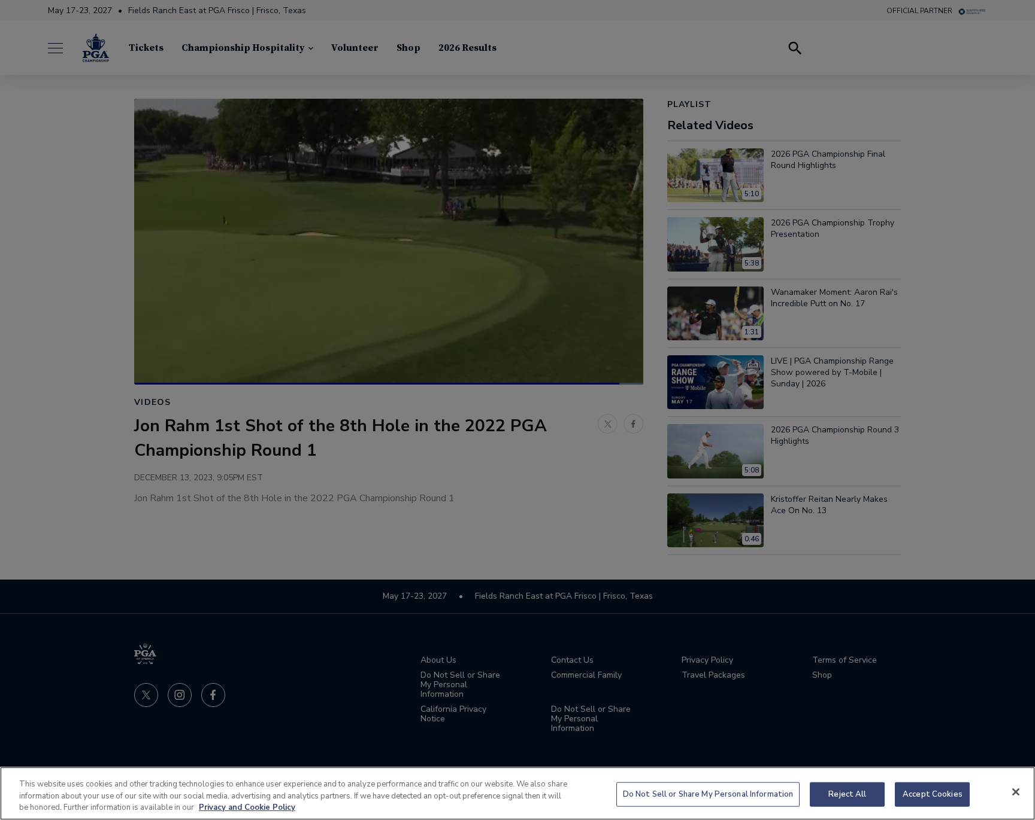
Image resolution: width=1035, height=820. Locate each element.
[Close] (1016, 792)
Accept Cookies (933, 793)
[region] (517, 793)
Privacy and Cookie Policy (247, 807)
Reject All (847, 793)
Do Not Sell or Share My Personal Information (708, 793)
